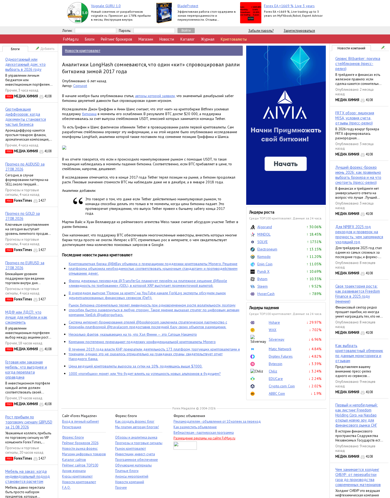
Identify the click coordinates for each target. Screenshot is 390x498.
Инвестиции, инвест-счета (135, 454)
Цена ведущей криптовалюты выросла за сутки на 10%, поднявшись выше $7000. (135, 366)
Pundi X (263, 271)
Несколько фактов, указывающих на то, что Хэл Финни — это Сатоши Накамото (133, 334)
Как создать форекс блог (134, 421)
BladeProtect (187, 5)
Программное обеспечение (136, 459)
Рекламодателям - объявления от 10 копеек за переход (217, 421)
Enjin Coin (264, 264)
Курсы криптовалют (77, 476)
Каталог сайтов (74, 459)
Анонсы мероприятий (131, 476)
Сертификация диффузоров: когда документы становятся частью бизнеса (25, 117)
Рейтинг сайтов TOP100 (80, 465)
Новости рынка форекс (80, 448)
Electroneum (267, 249)
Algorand (264, 226)
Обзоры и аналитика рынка (136, 437)
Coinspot (80, 85)
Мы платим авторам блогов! (137, 427)
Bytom (262, 278)
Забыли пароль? (261, 30)
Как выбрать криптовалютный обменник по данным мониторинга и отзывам (359, 353)
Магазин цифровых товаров (84, 454)
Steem (262, 286)
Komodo (264, 256)
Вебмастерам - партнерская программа (204, 432)
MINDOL (264, 234)
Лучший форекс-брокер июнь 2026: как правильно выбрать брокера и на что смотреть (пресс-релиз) (358, 175)
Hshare (274, 322)
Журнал (207, 39)
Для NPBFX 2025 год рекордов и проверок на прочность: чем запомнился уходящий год (359, 234)
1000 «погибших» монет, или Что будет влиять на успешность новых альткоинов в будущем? (145, 373)
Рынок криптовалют (130, 448)
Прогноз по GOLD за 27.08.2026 (22, 216)
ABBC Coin (277, 393)
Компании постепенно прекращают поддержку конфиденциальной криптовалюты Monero (142, 341)
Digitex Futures (281, 356)
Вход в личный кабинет (80, 421)
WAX (272, 329)
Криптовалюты (234, 39)
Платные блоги (126, 471)
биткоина (89, 113)
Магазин (145, 39)
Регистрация (71, 427)
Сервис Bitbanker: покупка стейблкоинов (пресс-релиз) (357, 63)
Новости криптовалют (79, 482)
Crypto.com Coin (282, 386)
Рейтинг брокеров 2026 (80, 443)
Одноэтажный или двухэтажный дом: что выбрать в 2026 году (25, 64)
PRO (9, 96)
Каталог (187, 39)
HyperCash (266, 293)
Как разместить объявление (195, 427)
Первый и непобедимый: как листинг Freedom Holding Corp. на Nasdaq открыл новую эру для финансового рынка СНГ (356, 415)
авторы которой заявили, (155, 95)
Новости (166, 39)
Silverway (276, 339)
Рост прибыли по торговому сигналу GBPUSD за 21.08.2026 (28, 422)
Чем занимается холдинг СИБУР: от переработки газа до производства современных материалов (358, 477)
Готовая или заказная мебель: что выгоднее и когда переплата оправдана (26, 370)
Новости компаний (351, 48)
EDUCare (276, 378)
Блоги (89, 39)
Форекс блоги (73, 437)
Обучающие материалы (133, 465)
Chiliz (273, 371)
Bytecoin (275, 363)
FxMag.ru (71, 39)
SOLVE (262, 241)
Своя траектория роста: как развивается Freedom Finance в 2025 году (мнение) (357, 294)
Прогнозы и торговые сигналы (138, 443)
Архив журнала (74, 471)
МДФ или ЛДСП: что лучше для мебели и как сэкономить (26, 317)
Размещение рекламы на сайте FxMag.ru (204, 438)
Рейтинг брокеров (116, 39)
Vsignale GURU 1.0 (106, 5)
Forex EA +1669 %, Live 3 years (289, 5)
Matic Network (280, 349)
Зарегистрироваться (299, 30)
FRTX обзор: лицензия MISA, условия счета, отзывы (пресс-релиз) (354, 117)
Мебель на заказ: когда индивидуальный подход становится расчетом (27, 476)
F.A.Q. (66, 487)
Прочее (11, 90)
